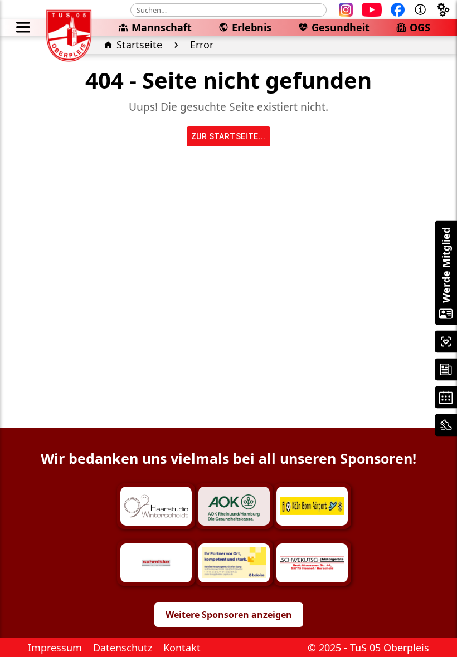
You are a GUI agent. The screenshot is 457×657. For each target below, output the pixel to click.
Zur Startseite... (228, 136)
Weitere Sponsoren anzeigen (229, 615)
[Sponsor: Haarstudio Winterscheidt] (156, 506)
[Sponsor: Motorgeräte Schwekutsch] (312, 563)
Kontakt (182, 647)
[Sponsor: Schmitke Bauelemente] (156, 563)
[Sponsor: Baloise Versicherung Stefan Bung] (234, 563)
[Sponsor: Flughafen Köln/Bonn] (312, 506)
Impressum (55, 647)
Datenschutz (122, 647)
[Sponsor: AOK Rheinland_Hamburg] (234, 506)
